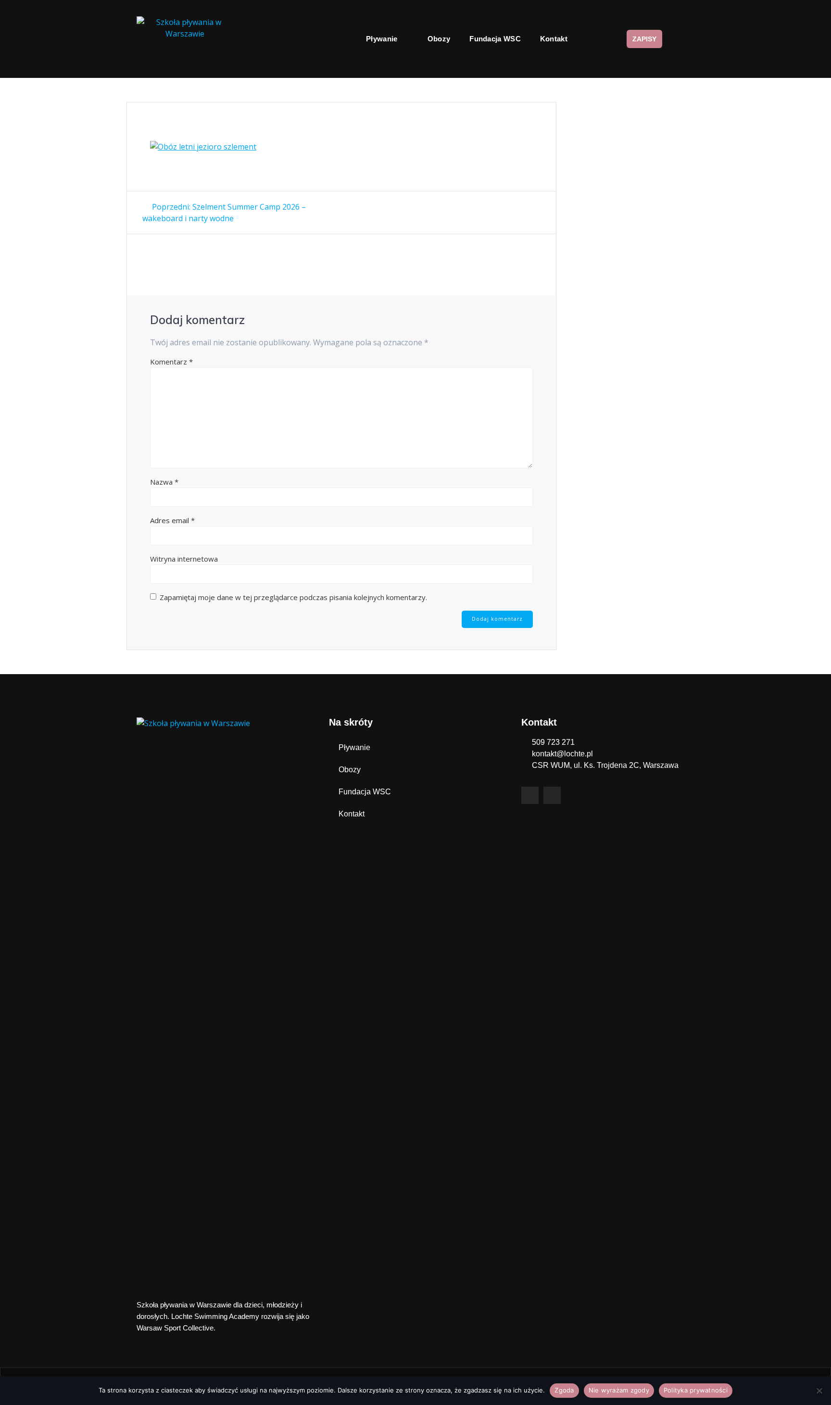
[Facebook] (530, 795)
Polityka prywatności (696, 1390)
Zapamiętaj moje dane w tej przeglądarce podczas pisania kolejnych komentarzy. (293, 597)
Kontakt (553, 39)
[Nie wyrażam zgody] (819, 1390)
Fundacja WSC (495, 39)
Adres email (172, 520)
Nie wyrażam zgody (619, 1390)
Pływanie (381, 39)
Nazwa (164, 482)
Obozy (439, 39)
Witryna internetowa (184, 559)
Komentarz (171, 361)
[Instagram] (552, 795)
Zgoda (564, 1390)
